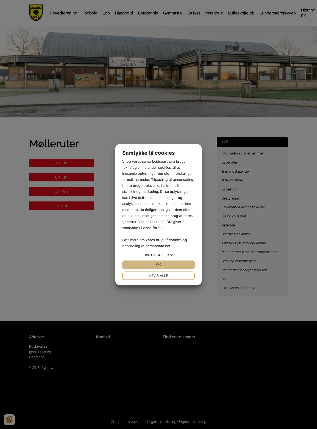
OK (158, 264)
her (167, 246)
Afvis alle (158, 275)
